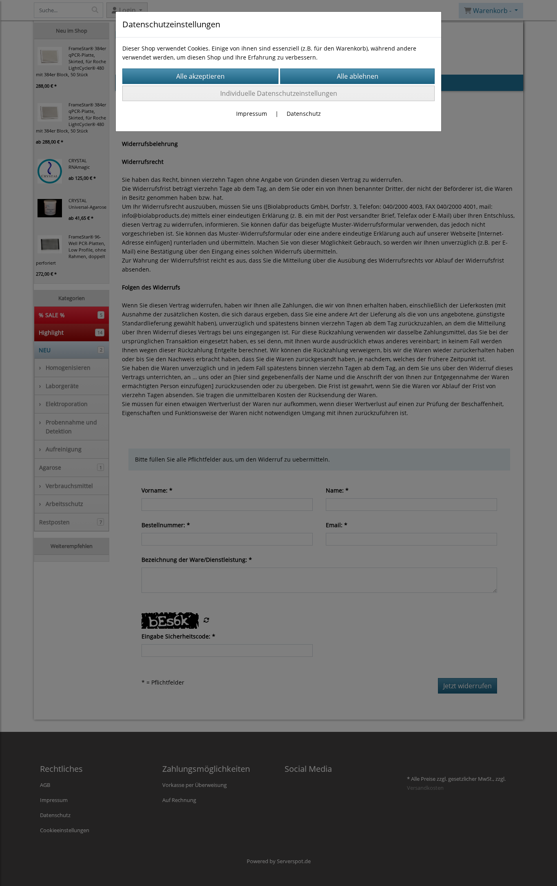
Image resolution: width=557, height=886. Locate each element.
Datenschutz (304, 113)
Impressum (251, 113)
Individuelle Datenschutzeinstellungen (278, 93)
